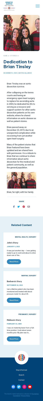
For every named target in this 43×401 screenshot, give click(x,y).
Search (21, 375)
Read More (14, 261)
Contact (21, 380)
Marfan (24, 275)
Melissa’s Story (14, 320)
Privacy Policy (25, 396)
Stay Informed (21, 370)
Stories (13, 55)
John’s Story (12, 243)
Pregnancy (23, 314)
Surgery (32, 237)
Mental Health (21, 237)
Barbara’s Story (14, 281)
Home (5, 55)
